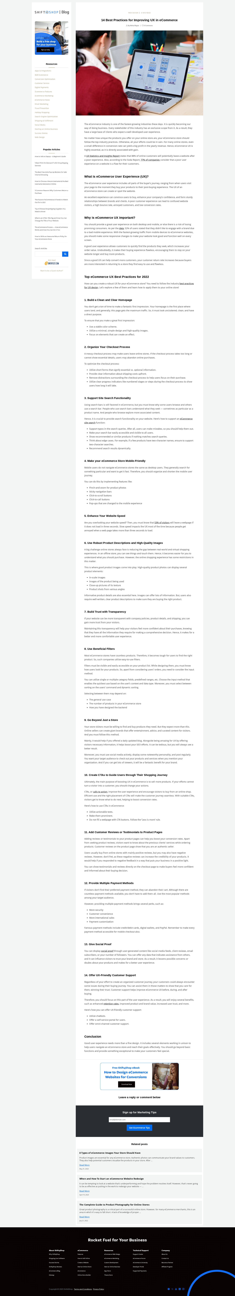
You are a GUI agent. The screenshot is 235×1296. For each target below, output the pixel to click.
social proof (107, 950)
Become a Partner (167, 1262)
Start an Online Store (84, 1267)
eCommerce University (140, 1262)
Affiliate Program (167, 1267)
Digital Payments (42, 87)
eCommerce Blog (54, 1271)
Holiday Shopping (42, 112)
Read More (84, 1165)
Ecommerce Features (43, 91)
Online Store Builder (84, 1275)
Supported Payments (140, 1271)
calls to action (100, 791)
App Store (107, 1271)
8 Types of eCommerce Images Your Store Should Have (110, 1152)
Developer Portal (138, 1267)
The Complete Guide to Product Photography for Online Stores (114, 1204)
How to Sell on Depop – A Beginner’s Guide (50, 156)
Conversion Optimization (45, 79)
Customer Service (42, 83)
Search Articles (41, 248)
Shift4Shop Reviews (55, 1267)
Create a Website (83, 1262)
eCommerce (81, 1271)
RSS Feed (52, 260)
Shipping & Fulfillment (44, 121)
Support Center (138, 1254)
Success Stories (41, 133)
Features (80, 1254)
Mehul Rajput (134, 25)
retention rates (111, 1003)
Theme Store (108, 1275)
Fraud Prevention (42, 108)
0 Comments (148, 25)
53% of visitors (162, 522)
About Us (164, 1254)
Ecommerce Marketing (44, 96)
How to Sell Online (84, 1258)
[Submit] (65, 254)
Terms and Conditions (83, 1289)
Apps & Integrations (43, 71)
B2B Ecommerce (41, 75)
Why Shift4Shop (54, 1254)
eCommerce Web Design (112, 1254)
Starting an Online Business (46, 129)
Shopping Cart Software (57, 1258)
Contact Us (165, 1258)
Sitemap (51, 1275)
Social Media (40, 125)
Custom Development (111, 1262)
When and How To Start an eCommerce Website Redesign (111, 1178)
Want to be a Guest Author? (51, 271)
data (121, 228)
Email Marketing (41, 104)
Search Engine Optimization (46, 116)
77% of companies (150, 159)
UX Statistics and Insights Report (103, 155)
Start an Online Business (112, 1267)
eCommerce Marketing (111, 1258)
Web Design (133, 13)
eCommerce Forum (139, 1258)
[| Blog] (46, 12)
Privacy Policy (98, 1289)
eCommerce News (42, 100)
